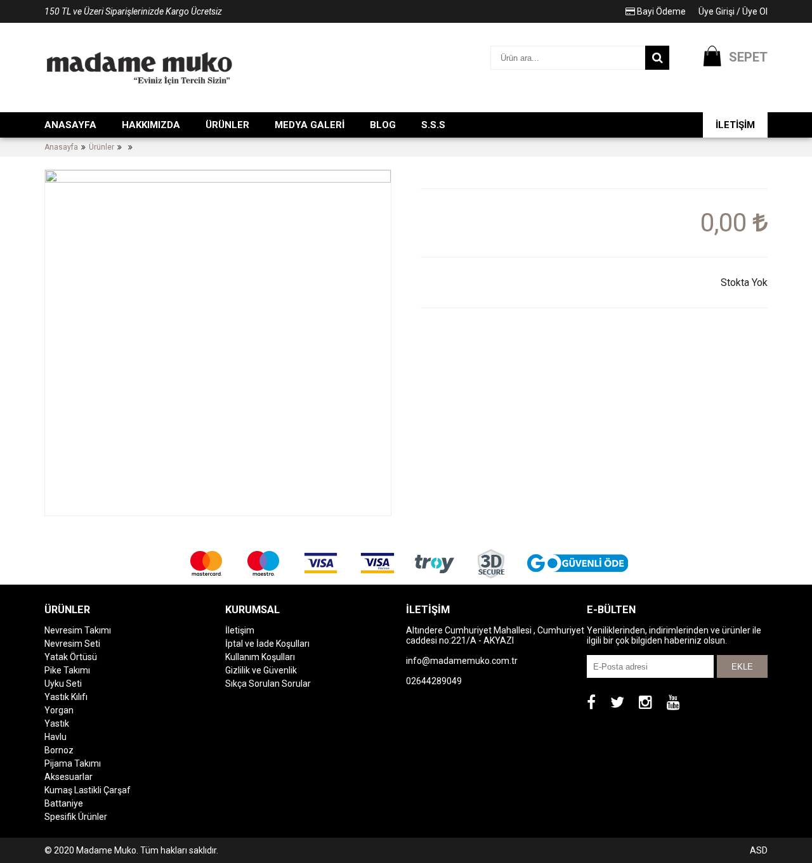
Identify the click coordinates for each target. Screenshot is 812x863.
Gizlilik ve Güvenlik (261, 670)
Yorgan (59, 710)
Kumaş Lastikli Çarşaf (87, 790)
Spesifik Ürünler (75, 817)
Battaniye (63, 803)
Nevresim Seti (72, 644)
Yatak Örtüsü (70, 657)
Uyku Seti (63, 683)
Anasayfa (61, 147)
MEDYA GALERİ (309, 125)
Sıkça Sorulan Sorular (268, 683)
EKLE (742, 667)
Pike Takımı (67, 670)
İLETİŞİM (735, 125)
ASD (759, 850)
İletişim (239, 630)
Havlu (55, 737)
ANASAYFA (70, 125)
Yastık (56, 723)
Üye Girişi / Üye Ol (733, 11)
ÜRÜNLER (227, 125)
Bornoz (59, 750)
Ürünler (101, 147)
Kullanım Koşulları (260, 657)
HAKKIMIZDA (151, 125)
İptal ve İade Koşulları (267, 644)
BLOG (383, 125)
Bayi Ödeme (660, 11)
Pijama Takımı (72, 763)
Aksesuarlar (68, 777)
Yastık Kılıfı (66, 697)
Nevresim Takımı (77, 630)
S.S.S (433, 125)
